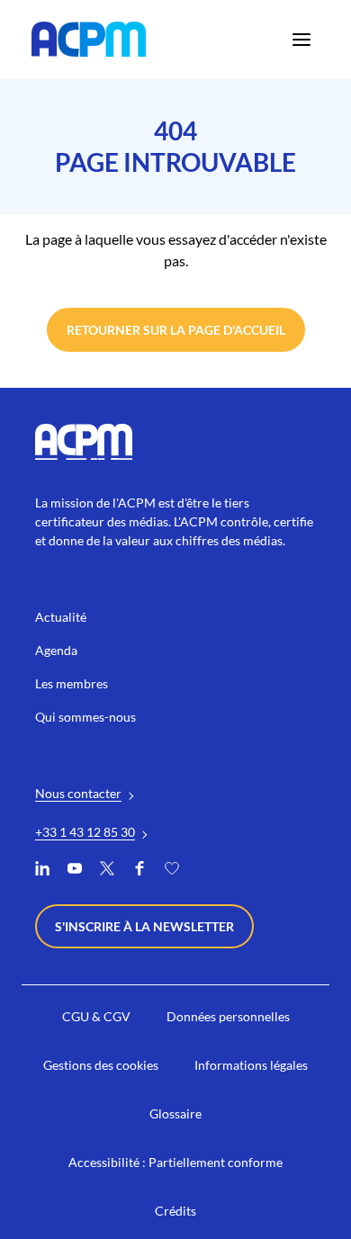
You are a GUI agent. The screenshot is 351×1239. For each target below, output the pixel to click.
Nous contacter (78, 793)
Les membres (71, 683)
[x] (107, 870)
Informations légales (251, 1065)
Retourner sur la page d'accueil (176, 329)
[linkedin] (42, 870)
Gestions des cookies (100, 1065)
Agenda (56, 650)
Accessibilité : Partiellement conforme (175, 1162)
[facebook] (139, 870)
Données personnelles (228, 1016)
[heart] (172, 870)
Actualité (60, 616)
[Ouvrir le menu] (302, 40)
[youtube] (75, 870)
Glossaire (175, 1113)
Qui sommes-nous (85, 716)
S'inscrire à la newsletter (144, 926)
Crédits (175, 1210)
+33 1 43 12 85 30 (85, 831)
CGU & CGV (96, 1016)
